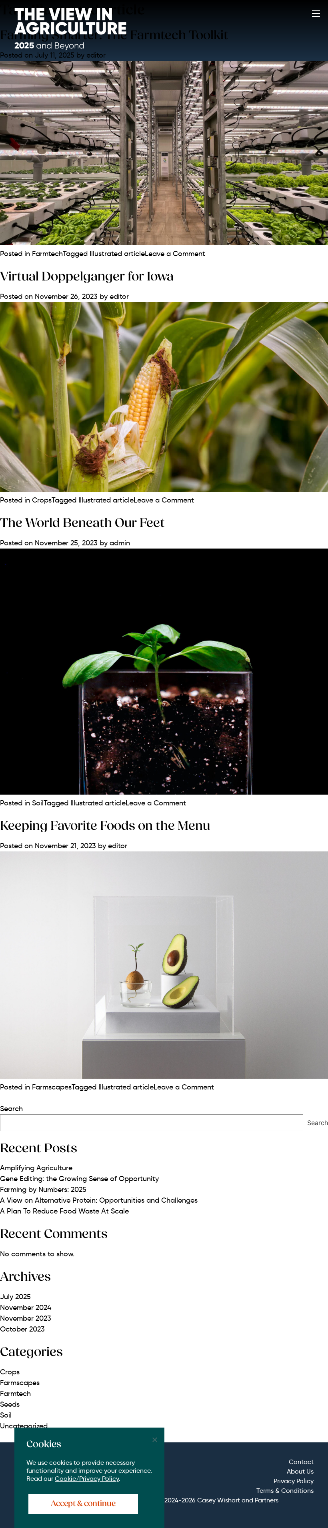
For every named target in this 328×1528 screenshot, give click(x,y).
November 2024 (25, 1307)
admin (120, 543)
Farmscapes (52, 1087)
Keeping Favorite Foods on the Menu (105, 826)
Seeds (10, 1404)
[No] (154, 1440)
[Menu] (316, 15)
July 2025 (15, 1296)
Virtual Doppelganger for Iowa (87, 277)
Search (11, 1108)
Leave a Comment (175, 253)
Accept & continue (83, 1504)
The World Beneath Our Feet (82, 523)
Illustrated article (117, 253)
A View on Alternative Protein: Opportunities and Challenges (99, 1200)
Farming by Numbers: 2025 (43, 1189)
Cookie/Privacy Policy (87, 1478)
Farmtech (47, 253)
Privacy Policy (294, 1481)
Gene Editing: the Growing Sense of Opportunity (79, 1178)
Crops (42, 500)
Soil (38, 803)
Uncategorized (24, 1426)
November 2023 (25, 1318)
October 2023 (22, 1329)
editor (119, 296)
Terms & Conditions (285, 1490)
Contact (301, 1462)
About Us (300, 1471)
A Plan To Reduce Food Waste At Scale (64, 1211)
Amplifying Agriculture (36, 1168)
